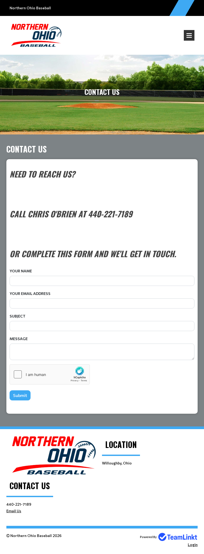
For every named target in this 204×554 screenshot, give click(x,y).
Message (19, 338)
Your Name (21, 271)
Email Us (13, 511)
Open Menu (189, 35)
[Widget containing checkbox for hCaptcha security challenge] (50, 374)
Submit (20, 395)
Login (193, 544)
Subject (18, 316)
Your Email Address (30, 293)
